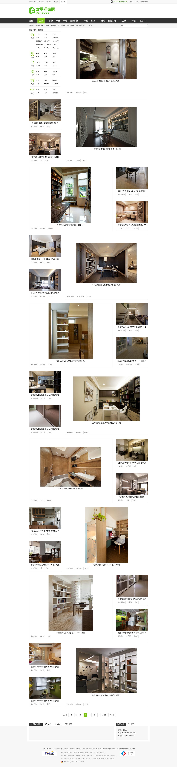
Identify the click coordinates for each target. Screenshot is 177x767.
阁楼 (37, 89)
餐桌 (48, 670)
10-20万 (47, 48)
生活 (124, 21)
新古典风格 (121, 194)
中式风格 (120, 466)
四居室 (54, 66)
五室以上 (55, 38)
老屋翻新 (42, 296)
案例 (41, 21)
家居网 (63, 2)
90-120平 (55, 41)
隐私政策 (65, 748)
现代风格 (70, 92)
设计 (51, 21)
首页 (31, 21)
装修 (58, 21)
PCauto (56, 2)
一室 (37, 34)
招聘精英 (106, 748)
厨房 (53, 57)
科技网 (41, 2)
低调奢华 (120, 228)
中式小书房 (70, 25)
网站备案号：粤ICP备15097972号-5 (72, 759)
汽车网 (48, 2)
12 (105, 715)
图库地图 (68, 724)
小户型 (38, 62)
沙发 (45, 80)
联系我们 (99, 748)
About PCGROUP (48, 748)
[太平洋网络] (49, 752)
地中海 (54, 71)
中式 (37, 75)
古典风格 (120, 364)
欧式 (37, 71)
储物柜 (46, 84)
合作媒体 (79, 748)
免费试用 (112, 21)
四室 (37, 38)
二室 (45, 34)
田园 (45, 71)
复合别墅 (78, 92)
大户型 (77, 160)
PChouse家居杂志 (120, 2)
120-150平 (39, 44)
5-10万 (38, 48)
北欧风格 (34, 636)
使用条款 (92, 748)
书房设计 (41, 30)
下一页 (112, 715)
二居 (48, 636)
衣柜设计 (55, 84)
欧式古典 (70, 160)
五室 (45, 38)
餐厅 (37, 57)
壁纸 (37, 80)
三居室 (38, 66)
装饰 (65, 21)
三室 (53, 34)
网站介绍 (58, 748)
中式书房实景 (80, 25)
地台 (53, 89)
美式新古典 (121, 330)
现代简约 (34, 228)
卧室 (45, 53)
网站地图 (113, 748)
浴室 (37, 93)
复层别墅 (42, 228)
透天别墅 (78, 568)
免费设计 (74, 21)
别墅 (53, 62)
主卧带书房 (61, 25)
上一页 (65, 715)
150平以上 (47, 44)
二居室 (46, 62)
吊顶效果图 (70, 296)
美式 (45, 75)
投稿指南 (85, 748)
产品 (86, 21)
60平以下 (39, 41)
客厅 (37, 53)
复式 (45, 66)
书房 (34, 30)
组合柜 (54, 80)
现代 (53, 75)
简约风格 (34, 364)
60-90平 (47, 41)
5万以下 (55, 44)
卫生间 (54, 53)
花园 (45, 93)
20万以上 (55, 48)
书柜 (37, 84)
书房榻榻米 (39, 25)
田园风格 (70, 432)
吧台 (45, 89)
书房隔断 (54, 25)
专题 (134, 21)
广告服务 (72, 748)
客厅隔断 (55, 93)
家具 (84, 160)
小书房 (47, 25)
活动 (103, 21)
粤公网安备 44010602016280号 (74, 762)
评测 (93, 21)
